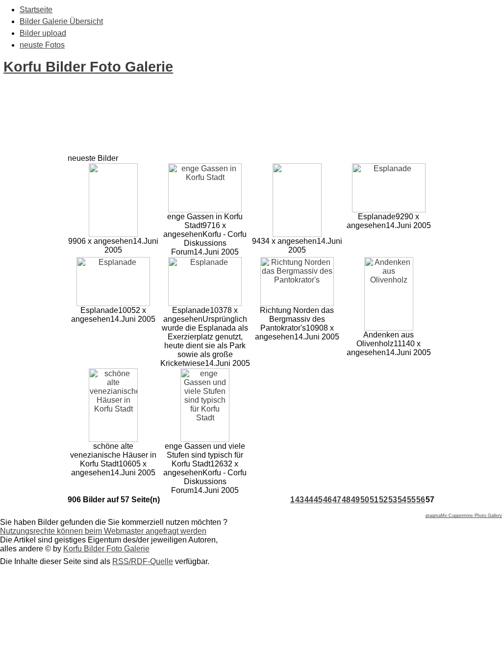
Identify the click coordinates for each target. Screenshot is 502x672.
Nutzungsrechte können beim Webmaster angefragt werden (103, 531)
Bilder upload (43, 33)
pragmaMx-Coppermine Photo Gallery (464, 515)
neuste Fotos (42, 45)
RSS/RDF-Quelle (142, 561)
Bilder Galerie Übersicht (61, 21)
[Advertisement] (178, 131)
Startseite (36, 9)
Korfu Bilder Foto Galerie (88, 67)
